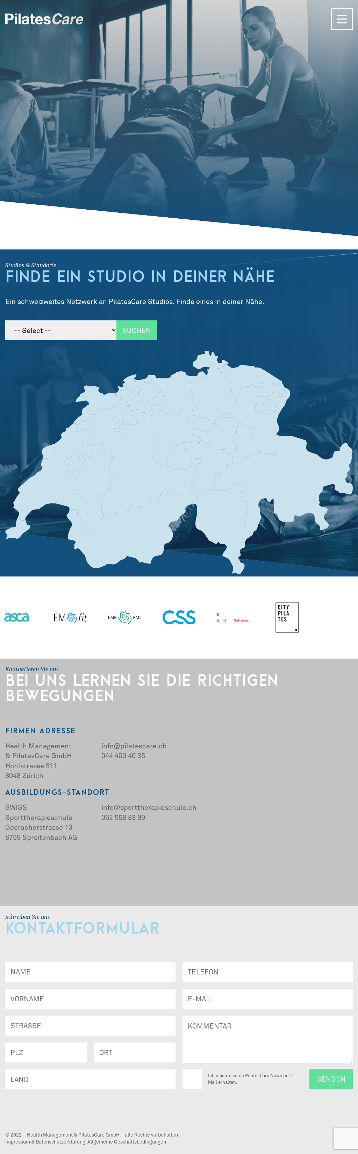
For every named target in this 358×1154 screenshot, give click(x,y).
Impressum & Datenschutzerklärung (45, 1142)
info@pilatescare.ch (134, 745)
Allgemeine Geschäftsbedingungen (126, 1142)
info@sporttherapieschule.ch (148, 807)
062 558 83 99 (123, 817)
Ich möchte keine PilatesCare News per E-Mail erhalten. (252, 1079)
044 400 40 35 (123, 755)
